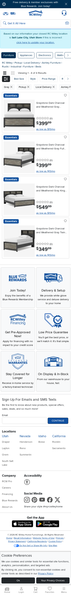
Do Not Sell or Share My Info (33, 545)
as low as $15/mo (45, 129)
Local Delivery (32, 62)
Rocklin (56, 441)
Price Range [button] (49, 78)
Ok (18, 580)
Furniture (8, 55)
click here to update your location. (35, 42)
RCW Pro (7, 481)
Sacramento (59, 448)
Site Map (53, 545)
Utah (5, 436)
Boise (41, 441)
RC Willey (7, 62)
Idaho (42, 436)
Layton (5, 448)
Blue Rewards (10, 500)
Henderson (26, 441)
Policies (60, 538)
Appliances (26, 55)
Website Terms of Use (43, 538)
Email (5, 415)
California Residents (37, 541)
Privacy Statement (17, 541)
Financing (7, 494)
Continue (58, 420)
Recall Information (22, 538)
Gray (7, 87)
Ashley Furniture (51, 62)
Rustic (6, 66)
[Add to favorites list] (65, 95)
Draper (6, 441)
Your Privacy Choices (53, 580)
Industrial (16, 66)
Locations (9, 431)
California (59, 436)
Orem (5, 454)
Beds (38, 66)
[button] (14, 4)
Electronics (45, 55)
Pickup (19, 62)
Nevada (25, 436)
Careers (6, 487)
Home (9, 538)
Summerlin (25, 454)
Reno (23, 448)
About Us (7, 506)
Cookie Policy (55, 541)
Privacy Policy (45, 573)
